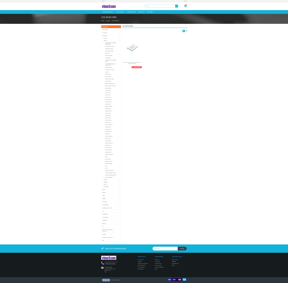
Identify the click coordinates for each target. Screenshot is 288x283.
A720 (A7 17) (108, 95)
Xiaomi (104, 192)
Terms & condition (159, 267)
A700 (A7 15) (108, 104)
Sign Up (182, 248)
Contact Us (157, 261)
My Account (175, 259)
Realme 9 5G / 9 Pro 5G (107, 237)
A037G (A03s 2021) (109, 51)
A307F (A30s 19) (108, 143)
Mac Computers (142, 265)
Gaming (139, 261)
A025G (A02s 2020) (109, 170)
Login (185, 1)
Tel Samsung (105, 204)
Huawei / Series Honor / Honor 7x (107, 230)
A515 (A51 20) (108, 120)
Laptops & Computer (143, 263)
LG (103, 211)
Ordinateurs (105, 214)
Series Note (106, 186)
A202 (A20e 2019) (109, 154)
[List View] (186, 31)
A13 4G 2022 (108, 57)
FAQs (173, 265)
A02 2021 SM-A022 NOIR (110, 175)
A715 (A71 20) (108, 97)
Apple (103, 189)
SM (103, 240)
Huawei (104, 198)
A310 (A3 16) (108, 140)
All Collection (158, 263)
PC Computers (141, 267)
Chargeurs (104, 220)
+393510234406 (110, 264)
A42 (106, 166)
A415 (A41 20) (108, 129)
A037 (106, 168)
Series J (105, 179)
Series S (105, 184)
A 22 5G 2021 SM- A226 (110, 172)
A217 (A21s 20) (108, 147)
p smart (104, 234)
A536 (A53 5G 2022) (109, 79)
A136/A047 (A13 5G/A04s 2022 (110, 61)
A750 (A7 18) (108, 90)
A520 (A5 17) (108, 117)
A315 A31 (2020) (108, 136)
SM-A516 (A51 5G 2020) (110, 85)
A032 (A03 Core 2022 (109, 46)
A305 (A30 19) (108, 111)
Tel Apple (104, 201)
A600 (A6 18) (108, 108)
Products (108, 20)
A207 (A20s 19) (108, 150)
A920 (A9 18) (108, 81)
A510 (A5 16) (108, 122)
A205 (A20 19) (108, 152)
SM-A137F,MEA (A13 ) (110, 83)
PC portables (105, 217)
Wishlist (174, 261)
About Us (157, 259)
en (103, 1)
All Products (105, 29)
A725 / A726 (107, 92)
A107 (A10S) (108, 159)
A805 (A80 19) (108, 88)
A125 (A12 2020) (108, 55)
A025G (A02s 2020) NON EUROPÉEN (110, 43)
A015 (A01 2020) (108, 177)
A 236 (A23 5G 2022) (109, 69)
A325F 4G (107, 133)
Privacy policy (158, 265)
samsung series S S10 (107, 208)
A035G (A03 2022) (109, 48)
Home (102, 20)
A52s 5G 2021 (108, 76)
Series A (105, 40)
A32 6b (106, 72)
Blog (156, 269)
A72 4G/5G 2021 (115, 20)
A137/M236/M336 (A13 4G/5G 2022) (110, 64)
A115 (106, 156)
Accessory (104, 32)
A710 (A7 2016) (108, 99)
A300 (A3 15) (108, 145)
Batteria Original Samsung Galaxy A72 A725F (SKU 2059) (132, 63)
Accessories (141, 259)
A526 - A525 (107, 113)
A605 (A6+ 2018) (108, 106)
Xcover (105, 38)
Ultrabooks (140, 269)
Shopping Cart (175, 263)
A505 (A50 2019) (108, 124)
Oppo (103, 195)
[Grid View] (183, 31)
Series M (105, 182)
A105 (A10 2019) (108, 161)
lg (102, 226)
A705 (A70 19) (108, 101)
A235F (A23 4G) (108, 67)
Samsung (104, 35)
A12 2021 (107, 53)
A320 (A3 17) (108, 138)
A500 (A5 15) (108, 127)
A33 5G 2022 (108, 74)
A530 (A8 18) (108, 115)
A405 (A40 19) (108, 131)
